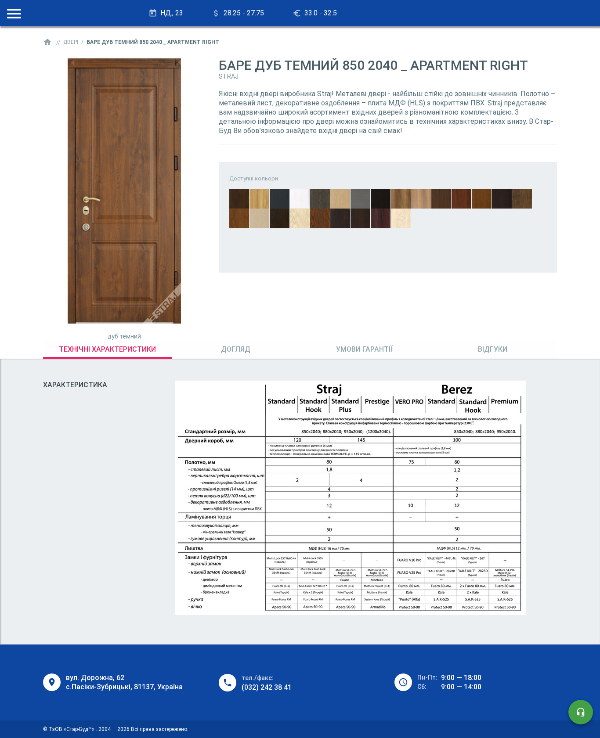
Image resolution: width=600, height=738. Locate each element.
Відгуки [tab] (492, 349)
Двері (70, 42)
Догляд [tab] (235, 349)
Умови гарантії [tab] (364, 349)
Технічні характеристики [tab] (107, 349)
